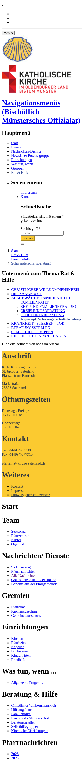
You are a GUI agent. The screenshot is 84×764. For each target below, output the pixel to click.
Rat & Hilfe (19, 172)
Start (14, 143)
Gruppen (17, 168)
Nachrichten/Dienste (26, 151)
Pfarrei (16, 147)
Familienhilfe (21, 259)
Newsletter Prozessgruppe (30, 156)
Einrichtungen (21, 160)
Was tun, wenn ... (24, 164)
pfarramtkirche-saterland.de (24, 463)
